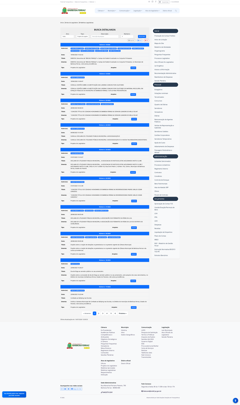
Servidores (158, 108)
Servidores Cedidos (161, 131)
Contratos (158, 172)
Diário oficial (167, 11)
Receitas (157, 228)
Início (62, 22)
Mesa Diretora (106, 348)
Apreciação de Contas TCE (163, 204)
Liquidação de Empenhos (163, 232)
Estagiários (158, 90)
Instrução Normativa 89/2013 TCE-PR (164, 250)
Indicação (104, 375)
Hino (122, 332)
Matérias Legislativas (86, 22)
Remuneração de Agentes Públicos (163, 120)
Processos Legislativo (162, 58)
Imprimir (132, 40)
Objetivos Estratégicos (109, 339)
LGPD (143, 330)
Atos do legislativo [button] (151, 11)
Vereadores (158, 112)
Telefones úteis (146, 353)
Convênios (158, 176)
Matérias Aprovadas (108, 368)
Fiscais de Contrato (161, 195)
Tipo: (82, 34)
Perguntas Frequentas (109, 344)
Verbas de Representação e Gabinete (164, 126)
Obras (156, 191)
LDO (156, 221)
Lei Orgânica (158, 66)
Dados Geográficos (128, 335)
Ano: (67, 34)
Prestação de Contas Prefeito (164, 36)
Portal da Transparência (66, 2)
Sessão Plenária (160, 81)
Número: (127, 34)
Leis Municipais (167, 330)
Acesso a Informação (161, 69)
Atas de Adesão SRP (161, 187)
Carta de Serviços (147, 348)
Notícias (144, 350)
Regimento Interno (161, 169)
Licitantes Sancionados (162, 161)
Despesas (157, 225)
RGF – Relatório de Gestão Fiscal (163, 244)
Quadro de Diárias (161, 104)
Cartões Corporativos (162, 135)
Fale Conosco (146, 355)
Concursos (158, 101)
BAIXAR (133, 68)
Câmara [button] (100, 11)
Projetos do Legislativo (109, 366)
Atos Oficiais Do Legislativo (164, 62)
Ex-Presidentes (106, 330)
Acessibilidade (175, 2)
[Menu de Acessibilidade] (235, 400)
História (124, 330)
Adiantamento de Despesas (164, 146)
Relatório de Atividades (162, 47)
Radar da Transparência (81, 2)
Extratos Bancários (161, 255)
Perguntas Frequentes (162, 55)
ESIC (142, 344)
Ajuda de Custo (159, 143)
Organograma (159, 51)
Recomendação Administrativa (165, 73)
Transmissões (146, 357)
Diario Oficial (125, 363)
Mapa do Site (159, 43)
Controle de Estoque (161, 180)
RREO (156, 240)
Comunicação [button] (124, 11)
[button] (175, 11)
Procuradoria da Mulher (150, 346)
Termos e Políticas (147, 335)
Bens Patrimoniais (160, 184)
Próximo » (122, 313)
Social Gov (165, 2)
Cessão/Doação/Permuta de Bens (164, 208)
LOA (155, 213)
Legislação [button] (137, 11)
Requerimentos (106, 372)
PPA (155, 217)
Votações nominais (161, 93)
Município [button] (111, 11)
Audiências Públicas (108, 332)
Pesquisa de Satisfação (149, 332)
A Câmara (104, 341)
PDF (147, 40)
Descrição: (104, 34)
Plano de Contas (160, 236)
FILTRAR (142, 36)
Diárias (156, 116)
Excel (140, 40)
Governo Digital (147, 341)
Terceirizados (159, 97)
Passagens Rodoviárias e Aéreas (163, 151)
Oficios (103, 363)
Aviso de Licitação (160, 40)
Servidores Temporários (163, 139)
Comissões (105, 353)
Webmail (91, 2)
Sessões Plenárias (107, 355)
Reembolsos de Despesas (163, 77)
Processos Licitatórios (162, 165)
